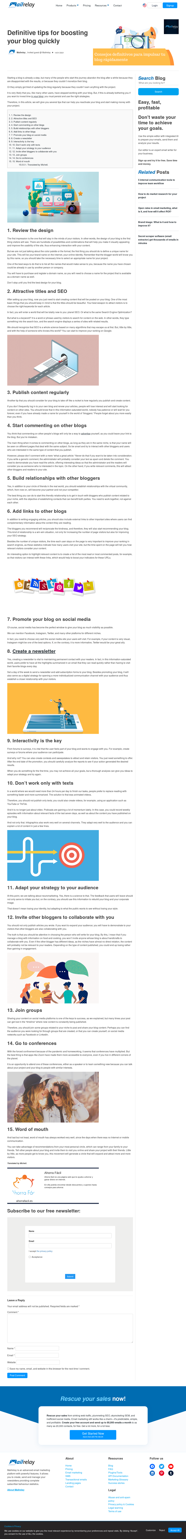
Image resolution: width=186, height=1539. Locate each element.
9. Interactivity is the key (21, 141)
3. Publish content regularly (23, 121)
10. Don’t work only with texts (24, 144)
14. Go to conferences (21, 157)
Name (11, 1348)
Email (11, 1355)
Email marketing (73, 1472)
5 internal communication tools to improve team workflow (156, 181)
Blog (110, 1465)
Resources (101, 5)
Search (158, 91)
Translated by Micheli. (33, 164)
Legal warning (115, 1507)
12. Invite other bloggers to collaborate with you (33, 151)
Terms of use (114, 1511)
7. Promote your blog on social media (27, 134)
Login (155, 5)
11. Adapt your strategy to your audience (30, 148)
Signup (170, 5)
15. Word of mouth (19, 161)
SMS (67, 1476)
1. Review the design (20, 114)
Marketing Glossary (118, 1479)
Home (59, 5)
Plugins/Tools (115, 1472)
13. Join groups (18, 154)
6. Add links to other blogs (22, 131)
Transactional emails (76, 1479)
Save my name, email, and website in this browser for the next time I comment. (50, 1368)
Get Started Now (93, 1434)
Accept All (174, 1530)
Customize (151, 1530)
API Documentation (118, 1476)
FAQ (110, 1469)
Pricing (87, 5)
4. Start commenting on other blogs (26, 124)
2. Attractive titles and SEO (23, 118)
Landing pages (73, 1483)
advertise (86, 433)
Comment (13, 1312)
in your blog (37, 96)
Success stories (116, 1483)
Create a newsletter (34, 651)
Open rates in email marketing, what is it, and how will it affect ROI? (157, 209)
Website (11, 1362)
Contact (117, 5)
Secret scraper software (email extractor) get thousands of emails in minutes (158, 239)
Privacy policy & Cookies (121, 1504)
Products (71, 5)
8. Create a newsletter (20, 138)
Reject (162, 1530)
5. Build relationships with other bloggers (29, 128)
